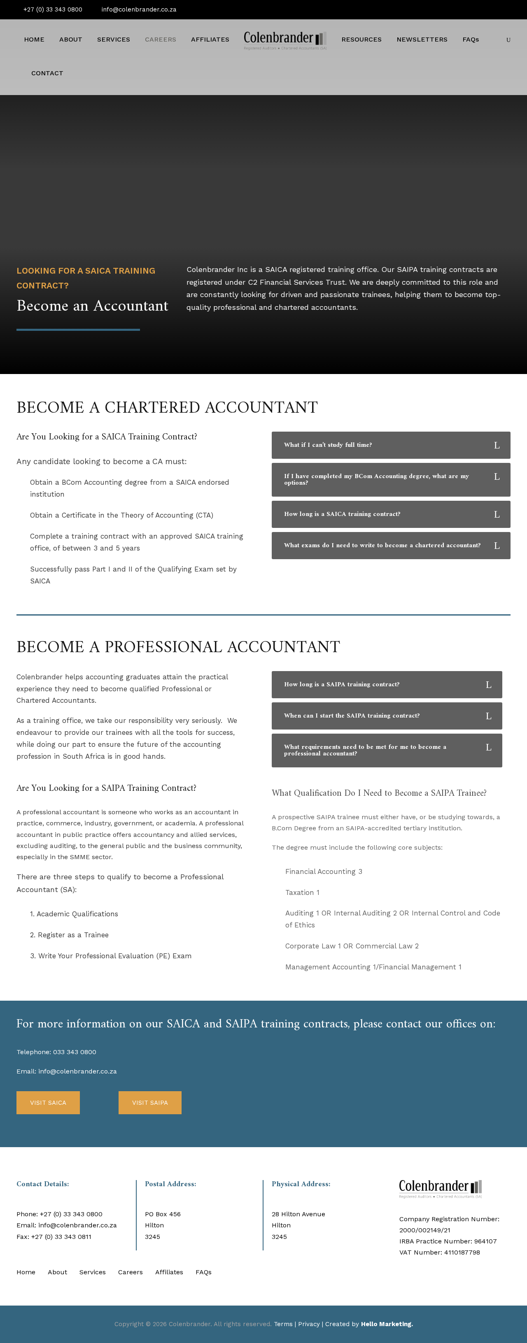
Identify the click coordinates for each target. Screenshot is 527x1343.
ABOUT (70, 39)
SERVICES (113, 39)
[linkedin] (508, 9)
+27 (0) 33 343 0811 (61, 1237)
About (57, 1272)
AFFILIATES (210, 39)
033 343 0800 (74, 1052)
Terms (283, 1324)
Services (92, 1272)
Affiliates (169, 1272)
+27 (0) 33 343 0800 (51, 9)
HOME (34, 39)
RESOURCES (361, 39)
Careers (130, 1272)
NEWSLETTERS (422, 39)
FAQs (470, 39)
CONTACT (47, 73)
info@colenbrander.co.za (138, 9)
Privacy (309, 1324)
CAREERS (160, 39)
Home (25, 1272)
